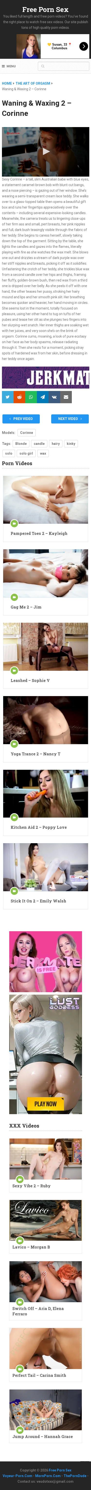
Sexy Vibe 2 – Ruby (31, 1185)
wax (43, 453)
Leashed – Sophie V (30, 680)
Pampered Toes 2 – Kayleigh (39, 533)
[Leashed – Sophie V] (45, 647)
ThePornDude (75, 1476)
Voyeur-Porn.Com (17, 1476)
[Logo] (13, 133)
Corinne (26, 433)
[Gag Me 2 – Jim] (45, 573)
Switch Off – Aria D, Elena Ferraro (38, 1311)
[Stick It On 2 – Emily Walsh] (45, 867)
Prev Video (23, 419)
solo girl (26, 453)
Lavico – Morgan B (31, 1247)
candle (39, 444)
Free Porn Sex (45, 9)
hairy (56, 444)
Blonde (21, 444)
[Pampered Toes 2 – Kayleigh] (45, 500)
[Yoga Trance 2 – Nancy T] (45, 720)
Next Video (68, 419)
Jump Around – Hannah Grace (42, 1436)
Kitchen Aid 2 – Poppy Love (39, 827)
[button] (45, 151)
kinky (71, 444)
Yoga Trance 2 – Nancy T (35, 753)
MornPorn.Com (48, 1476)
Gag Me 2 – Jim (26, 607)
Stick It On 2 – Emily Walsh (38, 900)
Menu (11, 66)
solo (8, 453)
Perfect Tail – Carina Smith (39, 1375)
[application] (45, 152)
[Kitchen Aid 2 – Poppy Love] (45, 794)
